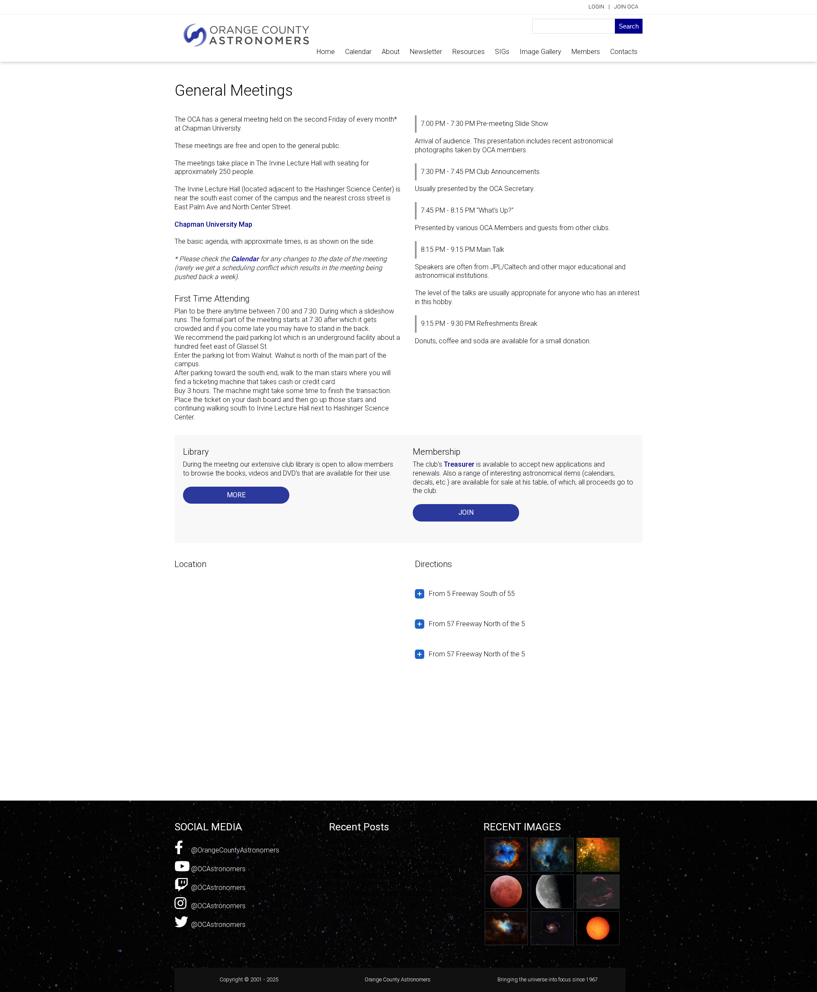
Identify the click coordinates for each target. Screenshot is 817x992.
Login (596, 6)
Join (466, 512)
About (391, 52)
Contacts (623, 52)
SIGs (502, 52)
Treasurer (459, 464)
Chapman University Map (213, 224)
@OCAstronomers (217, 869)
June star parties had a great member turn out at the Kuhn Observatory (385, 880)
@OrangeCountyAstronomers (234, 850)
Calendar (358, 52)
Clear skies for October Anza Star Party (387, 858)
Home (326, 52)
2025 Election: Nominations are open (384, 867)
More (236, 495)
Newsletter (426, 52)
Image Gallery (540, 52)
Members (585, 52)
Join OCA (626, 6)
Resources (468, 52)
